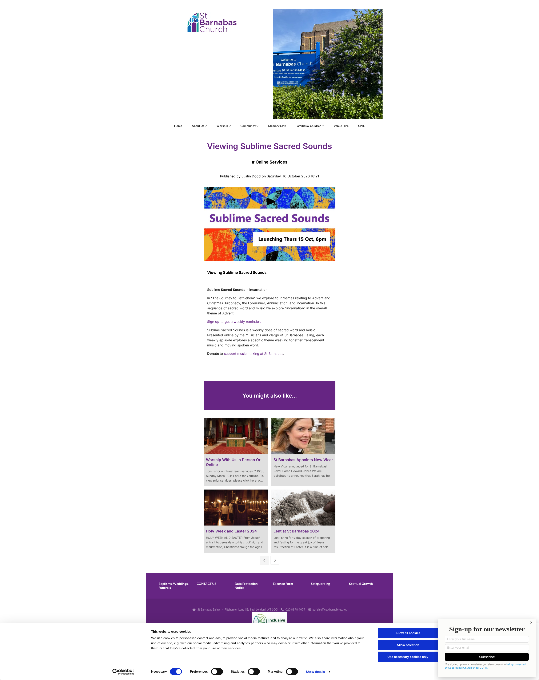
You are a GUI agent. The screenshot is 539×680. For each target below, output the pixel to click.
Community (248, 126)
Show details (315, 671)
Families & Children (309, 126)
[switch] (217, 671)
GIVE (361, 126)
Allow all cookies (407, 633)
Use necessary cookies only (407, 657)
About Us (198, 126)
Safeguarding (320, 584)
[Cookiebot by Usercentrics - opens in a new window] (123, 672)
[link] (199, 126)
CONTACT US (206, 584)
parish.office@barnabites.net (329, 609)
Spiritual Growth (361, 584)
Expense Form (283, 584)
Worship (222, 126)
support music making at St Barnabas (253, 353)
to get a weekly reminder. (234, 321)
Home (178, 126)
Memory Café (277, 126)
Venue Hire (341, 126)
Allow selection (408, 645)
